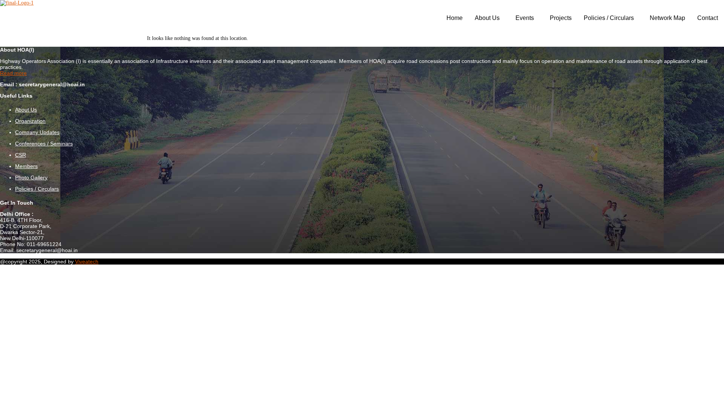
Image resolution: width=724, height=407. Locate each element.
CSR (20, 155)
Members (26, 166)
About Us (487, 18)
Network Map (667, 18)
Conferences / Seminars (44, 144)
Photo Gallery (31, 177)
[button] (489, 18)
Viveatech (86, 262)
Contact (707, 18)
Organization (30, 121)
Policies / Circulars (609, 18)
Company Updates (37, 132)
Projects (561, 18)
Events (524, 18)
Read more (13, 73)
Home (454, 18)
